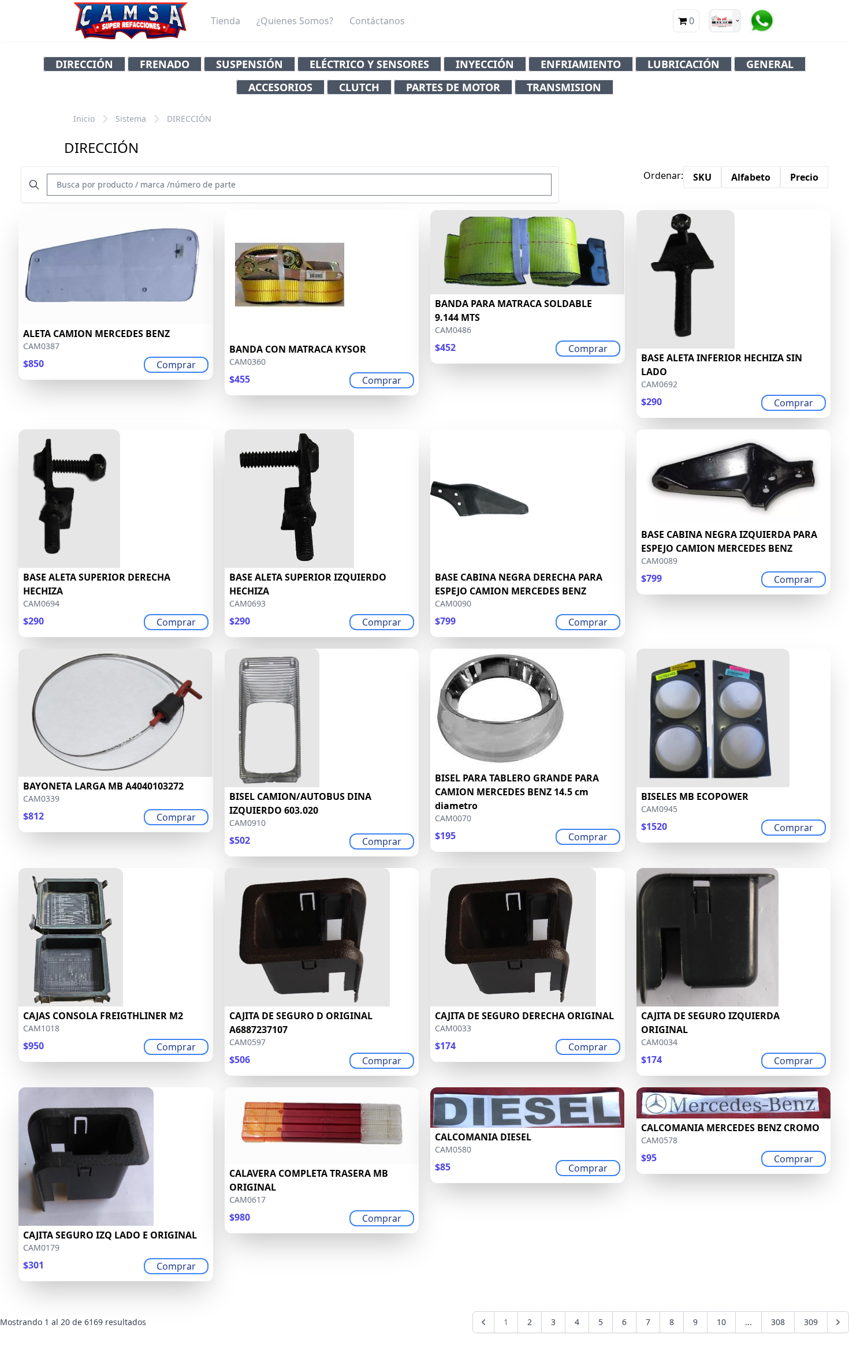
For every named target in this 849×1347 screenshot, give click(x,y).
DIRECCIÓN (189, 118)
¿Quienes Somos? (294, 20)
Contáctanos (377, 20)
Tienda (225, 20)
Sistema (131, 118)
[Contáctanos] (762, 21)
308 (778, 1321)
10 (721, 1321)
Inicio (84, 118)
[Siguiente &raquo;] (838, 1322)
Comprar (176, 364)
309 (811, 1321)
